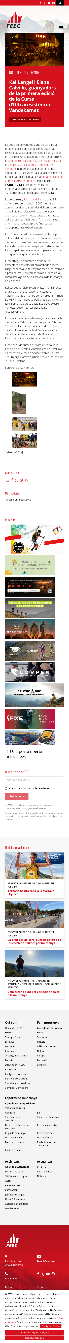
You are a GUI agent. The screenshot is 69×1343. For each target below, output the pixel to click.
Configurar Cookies (51, 1326)
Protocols (10, 1051)
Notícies (15, 72)
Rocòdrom (11, 1069)
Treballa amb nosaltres (17, 1083)
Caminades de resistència (12, 1119)
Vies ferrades (12, 1208)
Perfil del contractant (16, 1078)
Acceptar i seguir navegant (34, 1332)
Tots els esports (15, 1108)
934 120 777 (11, 1278)
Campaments (12, 1189)
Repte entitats (12, 1185)
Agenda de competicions (20, 1103)
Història (9, 1032)
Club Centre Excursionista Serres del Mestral (34, 161)
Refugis (41, 1055)
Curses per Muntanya (25, 119)
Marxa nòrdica (45, 1137)
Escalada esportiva (47, 1125)
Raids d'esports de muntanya (47, 1144)
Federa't (41, 1032)
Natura (41, 1051)
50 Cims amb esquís (16, 1176)
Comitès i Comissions (16, 1087)
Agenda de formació (49, 1028)
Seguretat (42, 1037)
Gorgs (8, 1180)
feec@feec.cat (46, 1261)
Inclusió (41, 1041)
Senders (41, 1064)
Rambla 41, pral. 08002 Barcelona (14, 1263)
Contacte (42, 1287)
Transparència (12, 1037)
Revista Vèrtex (44, 1171)
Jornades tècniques (15, 1194)
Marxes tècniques (14, 1142)
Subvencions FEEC (15, 1064)
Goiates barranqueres (16, 1203)
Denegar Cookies (34, 1337)
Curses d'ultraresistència (18, 499)
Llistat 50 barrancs (15, 1199)
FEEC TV (41, 1166)
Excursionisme (45, 1133)
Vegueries (10, 1046)
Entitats (9, 1060)
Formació (42, 1060)
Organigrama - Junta (16, 1055)
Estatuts (9, 1041)
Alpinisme (10, 1112)
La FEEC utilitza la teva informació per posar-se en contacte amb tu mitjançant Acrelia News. (30, 807)
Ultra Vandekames (35, 199)
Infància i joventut (46, 1046)
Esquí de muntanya (15, 1133)
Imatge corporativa (15, 1074)
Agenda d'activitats (17, 1166)
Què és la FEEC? (13, 1028)
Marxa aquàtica (13, 1137)
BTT (39, 1112)
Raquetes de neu (14, 1150)
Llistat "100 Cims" (14, 1171)
